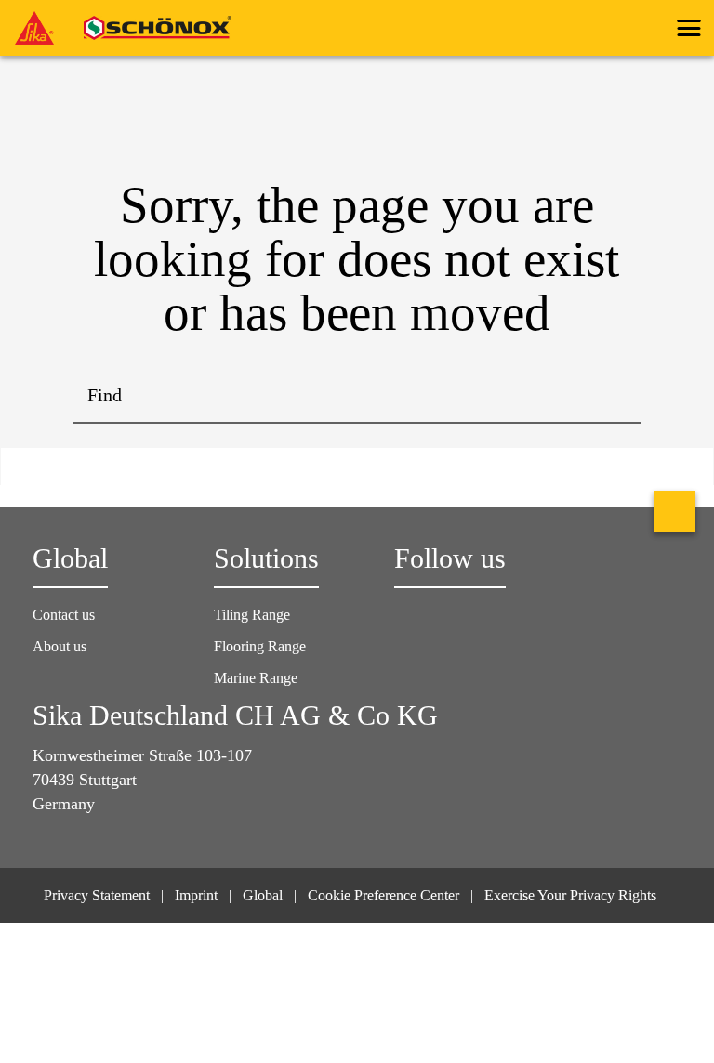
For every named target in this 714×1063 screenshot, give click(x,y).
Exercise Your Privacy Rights (572, 895)
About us (59, 646)
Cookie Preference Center (383, 895)
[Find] (613, 396)
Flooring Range (260, 646)
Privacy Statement (97, 895)
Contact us (64, 615)
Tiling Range (252, 615)
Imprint (196, 895)
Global (263, 895)
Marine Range (256, 678)
